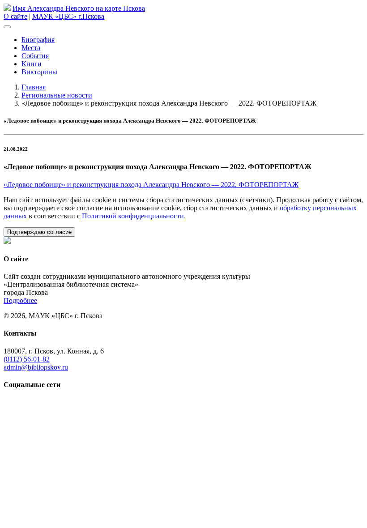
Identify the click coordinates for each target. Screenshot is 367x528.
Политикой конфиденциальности (133, 216)
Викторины (39, 72)
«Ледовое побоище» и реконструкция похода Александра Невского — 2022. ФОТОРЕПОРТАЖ (151, 184)
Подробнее (20, 300)
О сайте (15, 16)
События (35, 56)
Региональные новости (56, 95)
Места (30, 47)
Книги (31, 64)
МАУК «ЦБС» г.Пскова (68, 16)
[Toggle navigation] (7, 27)
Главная (33, 87)
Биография (38, 39)
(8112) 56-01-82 (27, 359)
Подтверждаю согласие (39, 232)
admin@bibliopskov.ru (36, 367)
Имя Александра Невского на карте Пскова (79, 8)
